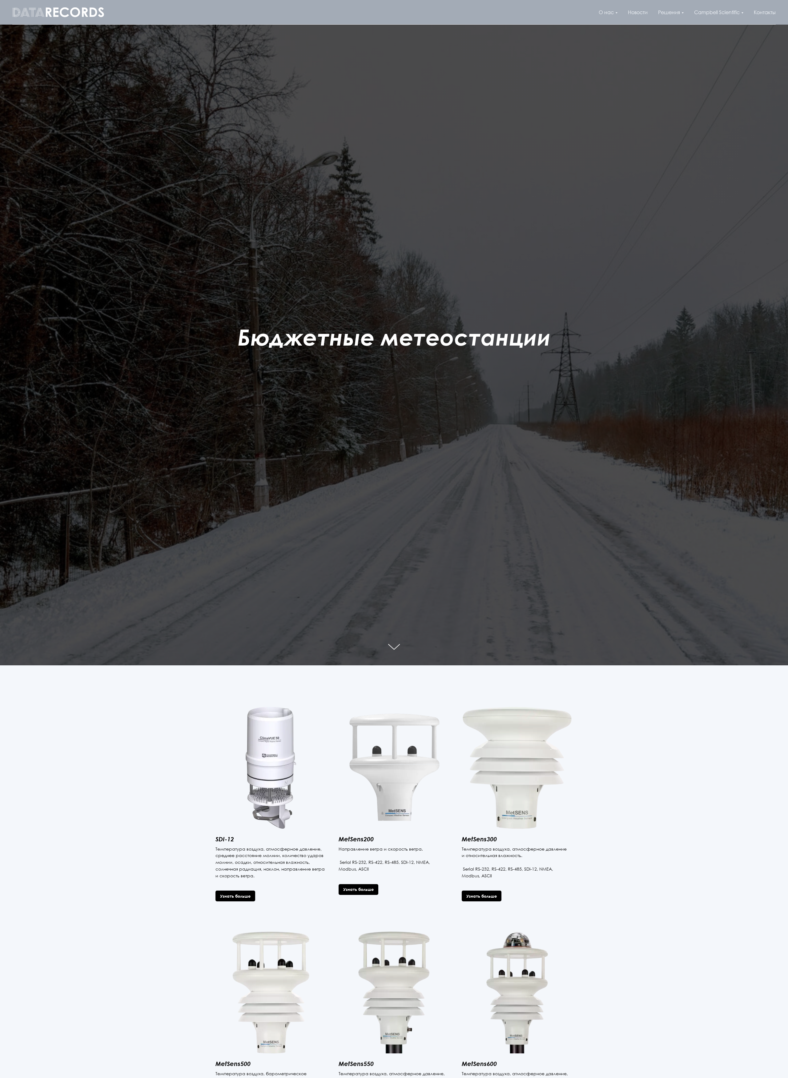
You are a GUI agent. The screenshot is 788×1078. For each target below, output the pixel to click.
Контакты (765, 12)
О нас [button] (606, 12)
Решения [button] (669, 12)
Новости (638, 12)
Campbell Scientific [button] (717, 12)
